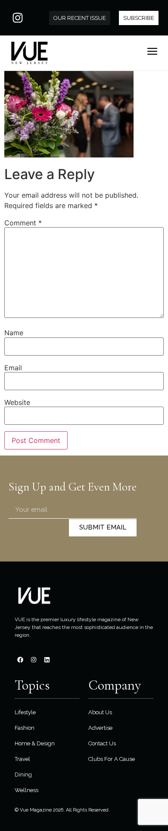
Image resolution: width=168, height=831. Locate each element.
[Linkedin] (47, 659)
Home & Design (35, 743)
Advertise (100, 728)
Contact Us (102, 743)
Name (13, 332)
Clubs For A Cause (111, 759)
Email (13, 367)
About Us (100, 712)
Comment (23, 222)
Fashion (24, 728)
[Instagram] (17, 18)
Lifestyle (25, 712)
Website (17, 402)
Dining (23, 774)
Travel (22, 759)
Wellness (26, 790)
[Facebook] (20, 659)
